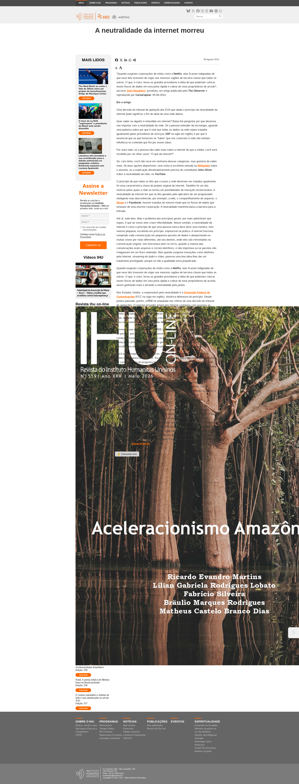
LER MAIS (86, 98)
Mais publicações (155, 725)
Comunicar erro (127, 454)
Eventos (156, 3)
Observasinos (105, 725)
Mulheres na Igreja (203, 751)
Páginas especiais (131, 732)
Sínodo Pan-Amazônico (205, 748)
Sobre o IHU (95, 3)
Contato (188, 3)
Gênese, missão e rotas (86, 725)
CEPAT (79, 735)
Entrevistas (128, 728)
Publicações (140, 3)
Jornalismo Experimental (134, 735)
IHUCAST (127, 738)
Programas (111, 3)
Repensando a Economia (110, 735)
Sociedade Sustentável (109, 738)
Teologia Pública (106, 728)
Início (81, 3)
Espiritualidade (172, 3)
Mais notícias (129, 725)
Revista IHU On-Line (156, 728)
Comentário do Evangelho (206, 725)
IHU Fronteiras (105, 732)
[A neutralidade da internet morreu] (134, 60)
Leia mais (83, 675)
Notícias (125, 3)
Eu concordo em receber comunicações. (94, 228)
